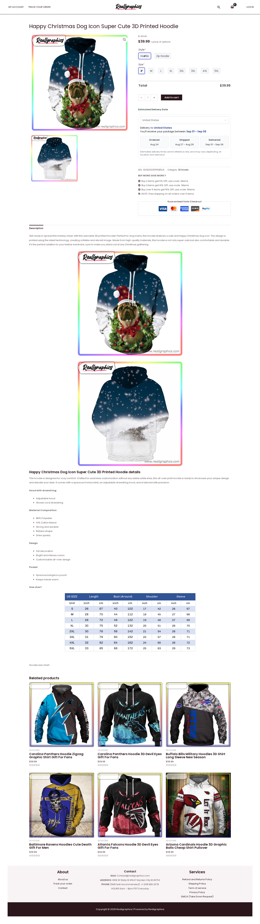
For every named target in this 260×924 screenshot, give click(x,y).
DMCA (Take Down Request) (197, 896)
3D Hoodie (183, 169)
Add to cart (171, 97)
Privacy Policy (197, 892)
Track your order (62, 883)
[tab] (36, 228)
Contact (62, 888)
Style (142, 49)
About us (63, 879)
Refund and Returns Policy (197, 879)
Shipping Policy (197, 883)
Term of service (197, 888)
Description (36, 228)
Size (141, 64)
